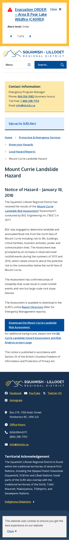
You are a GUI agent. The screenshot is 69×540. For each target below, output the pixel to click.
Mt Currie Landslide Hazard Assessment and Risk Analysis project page (33, 338)
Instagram (16, 400)
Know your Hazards (21, 144)
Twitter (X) (55, 393)
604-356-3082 (26, 96)
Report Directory (32, 307)
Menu (9, 65)
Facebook (16, 393)
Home (8, 137)
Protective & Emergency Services (39, 137)
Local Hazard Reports (22, 151)
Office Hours (17, 424)
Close (10, 531)
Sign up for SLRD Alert (22, 123)
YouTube (34, 393)
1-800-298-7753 (29, 101)
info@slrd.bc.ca (25, 105)
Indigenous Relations (18, 501)
